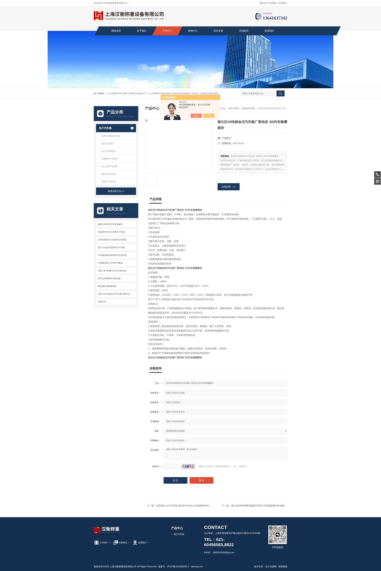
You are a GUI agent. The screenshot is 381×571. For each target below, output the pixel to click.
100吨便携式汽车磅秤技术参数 (112, 239)
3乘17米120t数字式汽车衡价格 (112, 270)
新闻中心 (193, 31)
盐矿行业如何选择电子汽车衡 (111, 247)
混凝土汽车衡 (108, 181)
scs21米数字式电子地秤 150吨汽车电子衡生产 (169, 93)
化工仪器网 (271, 566)
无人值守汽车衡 (110, 166)
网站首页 (116, 31)
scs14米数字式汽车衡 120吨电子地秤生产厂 (127, 93)
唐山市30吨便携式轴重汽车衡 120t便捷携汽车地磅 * (258, 505)
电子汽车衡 (105, 128)
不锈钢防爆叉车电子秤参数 (110, 263)
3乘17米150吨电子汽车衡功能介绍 (114, 294)
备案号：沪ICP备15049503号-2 (173, 566)
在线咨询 (226, 186)
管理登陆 (282, 566)
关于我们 (141, 31)
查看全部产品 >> (116, 191)
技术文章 (218, 31)
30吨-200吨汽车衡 (111, 136)
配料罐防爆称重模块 (107, 286)
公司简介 (104, 542)
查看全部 (102, 301)
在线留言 (273, 3)
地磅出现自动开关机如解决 (110, 224)
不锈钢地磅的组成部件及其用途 (112, 255)
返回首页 (263, 3)
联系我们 (283, 3)
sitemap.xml (197, 566)
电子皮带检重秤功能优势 (109, 278)
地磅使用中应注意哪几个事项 (111, 232)
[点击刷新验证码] (188, 466)
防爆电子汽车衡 (110, 158)
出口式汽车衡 (108, 151)
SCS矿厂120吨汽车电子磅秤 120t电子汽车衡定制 (215, 93)
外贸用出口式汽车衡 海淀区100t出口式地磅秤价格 (182, 505)
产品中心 (167, 31)
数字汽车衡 (107, 143)
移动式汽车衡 (108, 174)
